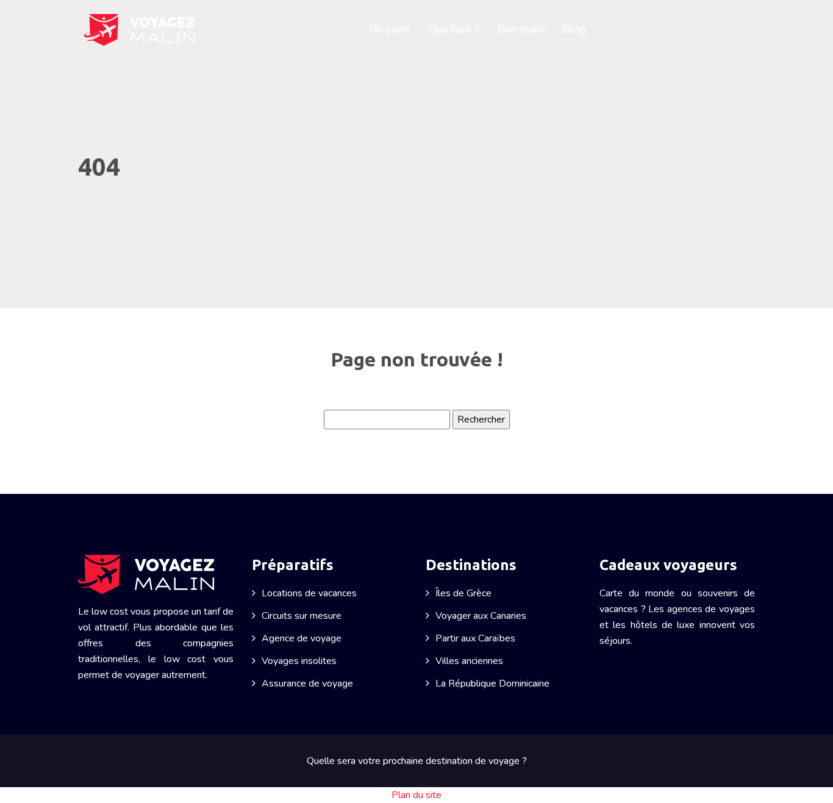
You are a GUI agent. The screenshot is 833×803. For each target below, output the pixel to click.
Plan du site (416, 795)
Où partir (390, 30)
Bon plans (521, 30)
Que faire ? (454, 30)
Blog (574, 30)
